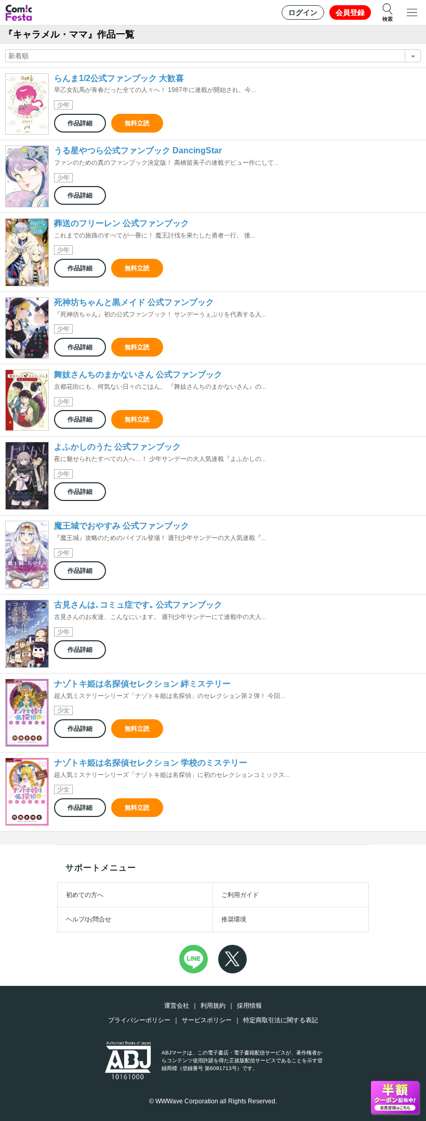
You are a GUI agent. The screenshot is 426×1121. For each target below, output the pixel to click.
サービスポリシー (207, 1020)
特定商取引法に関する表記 (280, 1020)
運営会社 (176, 1005)
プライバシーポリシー (139, 1020)
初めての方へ (84, 895)
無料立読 (137, 123)
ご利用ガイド (240, 895)
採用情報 (249, 1005)
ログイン (302, 12)
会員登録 (350, 12)
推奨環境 (233, 919)
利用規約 (213, 1005)
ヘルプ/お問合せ (88, 919)
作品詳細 (80, 123)
